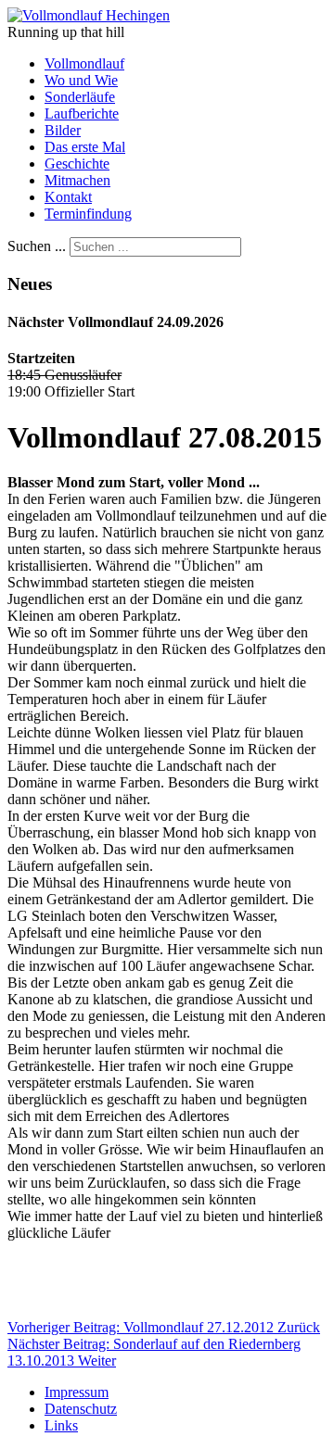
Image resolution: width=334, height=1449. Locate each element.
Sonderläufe (80, 97)
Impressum (77, 1392)
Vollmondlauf (84, 63)
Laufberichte (82, 113)
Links (61, 1425)
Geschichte (77, 163)
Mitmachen (77, 180)
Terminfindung (88, 213)
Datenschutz (81, 1409)
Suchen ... (36, 246)
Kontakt (68, 197)
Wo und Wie (81, 80)
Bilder (63, 130)
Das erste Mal (85, 147)
